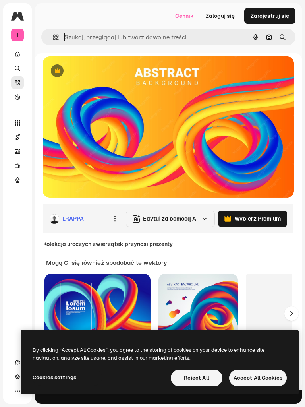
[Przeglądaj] (17, 97)
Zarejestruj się (270, 15)
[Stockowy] (17, 82)
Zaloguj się (220, 15)
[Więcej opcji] (115, 219)
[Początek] (17, 54)
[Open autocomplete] (53, 37)
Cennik (184, 15)
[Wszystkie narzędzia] (17, 122)
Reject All (196, 377)
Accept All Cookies (258, 377)
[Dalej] (291, 313)
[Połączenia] (17, 362)
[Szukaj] (17, 68)
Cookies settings (54, 377)
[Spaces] (17, 137)
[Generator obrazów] (17, 151)
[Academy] (17, 376)
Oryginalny (98, 71)
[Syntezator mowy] (17, 180)
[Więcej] (17, 391)
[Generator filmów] (17, 165)
